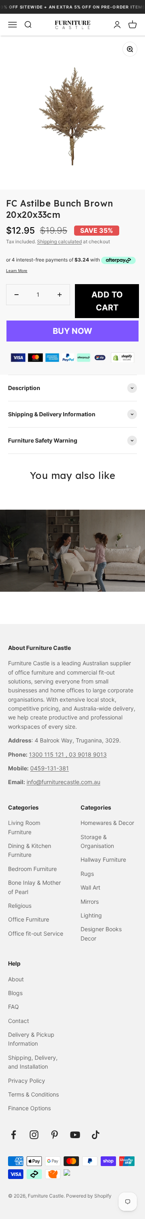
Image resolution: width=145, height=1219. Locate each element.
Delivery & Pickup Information (31, 1039)
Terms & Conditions (33, 1094)
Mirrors (90, 901)
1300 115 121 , (49, 754)
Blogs (15, 992)
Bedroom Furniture (32, 868)
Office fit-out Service (35, 933)
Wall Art (90, 887)
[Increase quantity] (60, 295)
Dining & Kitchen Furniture (29, 850)
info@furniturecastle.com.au (63, 781)
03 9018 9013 (88, 754)
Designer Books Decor (101, 933)
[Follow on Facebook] (13, 1134)
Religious (19, 905)
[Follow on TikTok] (95, 1134)
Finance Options (29, 1108)
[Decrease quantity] (16, 295)
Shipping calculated (59, 241)
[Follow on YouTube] (75, 1134)
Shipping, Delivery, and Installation (33, 1062)
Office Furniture (28, 919)
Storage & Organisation (97, 841)
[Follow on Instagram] (34, 1134)
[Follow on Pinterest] (54, 1134)
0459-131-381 (49, 768)
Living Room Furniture (24, 827)
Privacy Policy (26, 1080)
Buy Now (72, 331)
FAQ (13, 1006)
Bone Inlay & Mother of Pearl (34, 887)
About (16, 979)
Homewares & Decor (107, 822)
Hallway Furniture (103, 859)
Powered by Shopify (89, 1196)
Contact (18, 1020)
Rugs (87, 873)
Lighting (91, 915)
